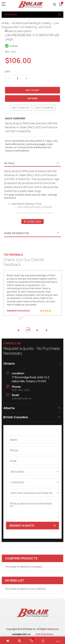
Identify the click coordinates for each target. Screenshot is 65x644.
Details (9, 163)
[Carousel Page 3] (37, 330)
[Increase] (26, 78)
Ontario (9, 363)
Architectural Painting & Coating (31, 23)
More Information (16, 233)
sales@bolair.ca (21, 398)
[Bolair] (30, 4)
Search (55, 4)
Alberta (8, 408)
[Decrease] (8, 78)
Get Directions (44, 634)
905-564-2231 (21, 390)
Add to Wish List (21, 107)
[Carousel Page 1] (18, 330)
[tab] (32, 163)
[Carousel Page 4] (46, 330)
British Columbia (15, 417)
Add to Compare (44, 107)
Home (5, 23)
